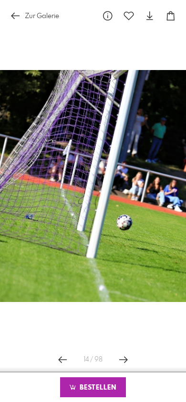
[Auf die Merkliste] (128, 16)
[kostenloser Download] (149, 16)
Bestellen (96, 387)
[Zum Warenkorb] (170, 16)
